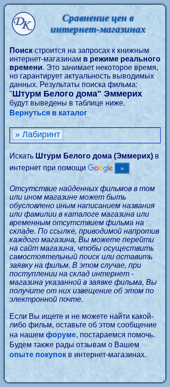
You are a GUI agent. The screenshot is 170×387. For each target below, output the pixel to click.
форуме (61, 335)
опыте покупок (37, 355)
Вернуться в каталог (48, 113)
